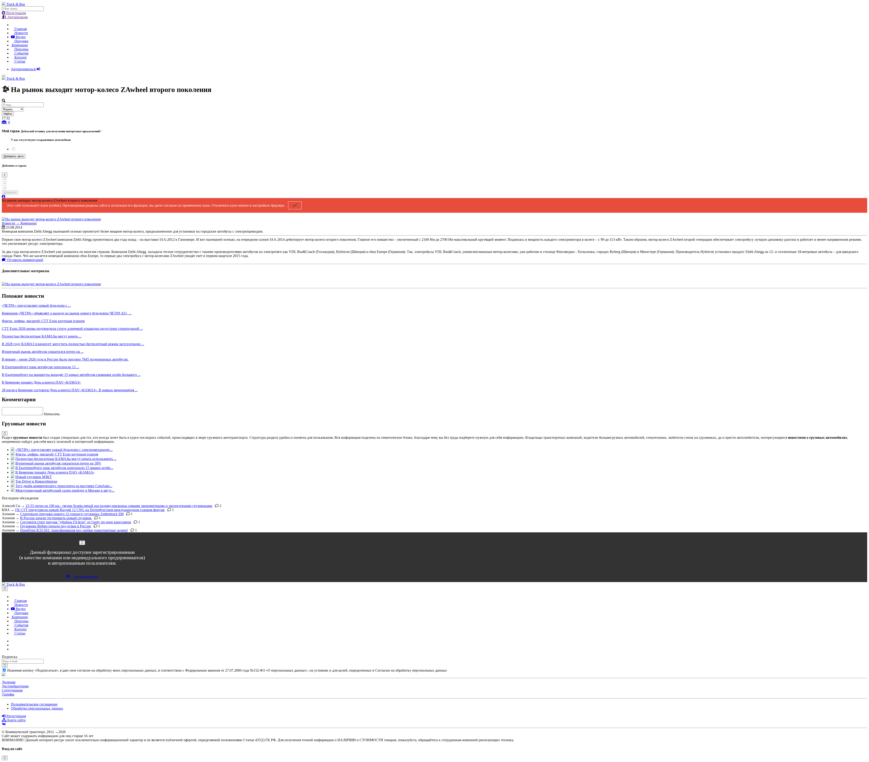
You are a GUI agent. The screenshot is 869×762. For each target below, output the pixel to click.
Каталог (20, 57)
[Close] (82, 542)
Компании (19, 45)
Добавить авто (14, 156)
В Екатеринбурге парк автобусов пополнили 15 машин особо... (64, 468)
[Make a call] (12, 649)
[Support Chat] (12, 645)
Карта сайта (16, 720)
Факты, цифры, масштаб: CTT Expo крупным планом (56, 454)
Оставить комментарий (24, 260)
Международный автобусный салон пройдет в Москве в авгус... (65, 490)
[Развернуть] (5, 433)
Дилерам (8, 682)
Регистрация (15, 13)
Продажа (21, 41)
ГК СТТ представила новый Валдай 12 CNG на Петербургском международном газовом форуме (90, 510)
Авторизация (17, 17)
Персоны (21, 49)
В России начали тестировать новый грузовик (56, 518)
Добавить (10, 192)
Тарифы (8, 694)
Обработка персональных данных (37, 708)
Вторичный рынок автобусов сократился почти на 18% (58, 463)
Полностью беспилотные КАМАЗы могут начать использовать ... (66, 459)
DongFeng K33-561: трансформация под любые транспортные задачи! (74, 530)
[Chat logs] (12, 641)
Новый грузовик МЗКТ (33, 477)
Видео (20, 37)
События (21, 53)
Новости (21, 33)
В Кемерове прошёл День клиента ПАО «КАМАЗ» (54, 472)
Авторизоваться (23, 69)
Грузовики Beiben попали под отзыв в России (55, 526)
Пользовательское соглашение (34, 704)
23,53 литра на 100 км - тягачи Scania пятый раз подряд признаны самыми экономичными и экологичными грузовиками (119, 506)
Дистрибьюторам (15, 686)
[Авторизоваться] (3, 197)
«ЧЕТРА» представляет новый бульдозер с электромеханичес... (64, 450)
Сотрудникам (12, 690)
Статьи (19, 61)
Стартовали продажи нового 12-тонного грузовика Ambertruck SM (72, 514)
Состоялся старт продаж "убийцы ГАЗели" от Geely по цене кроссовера (75, 522)
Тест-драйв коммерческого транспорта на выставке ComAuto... (63, 486)
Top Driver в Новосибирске (36, 481)
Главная (20, 29)
